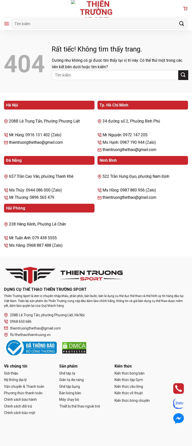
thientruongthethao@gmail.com (35, 328)
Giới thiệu (11, 373)
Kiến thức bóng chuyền (132, 400)
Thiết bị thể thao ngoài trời (79, 406)
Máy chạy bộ (69, 400)
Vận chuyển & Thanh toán (24, 386)
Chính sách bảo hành (20, 400)
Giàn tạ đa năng (71, 380)
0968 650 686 (21, 322)
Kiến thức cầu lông (128, 386)
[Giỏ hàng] (185, 9)
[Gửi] (182, 23)
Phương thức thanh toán (23, 393)
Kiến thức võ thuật (128, 393)
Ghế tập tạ (67, 373)
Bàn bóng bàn (70, 393)
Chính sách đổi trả (18, 406)
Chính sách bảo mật (19, 413)
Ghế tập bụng (69, 386)
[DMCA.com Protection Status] (74, 348)
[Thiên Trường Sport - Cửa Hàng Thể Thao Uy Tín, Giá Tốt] (96, 9)
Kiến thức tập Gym (128, 380)
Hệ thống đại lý (15, 380)
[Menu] (7, 24)
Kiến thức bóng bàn (129, 373)
